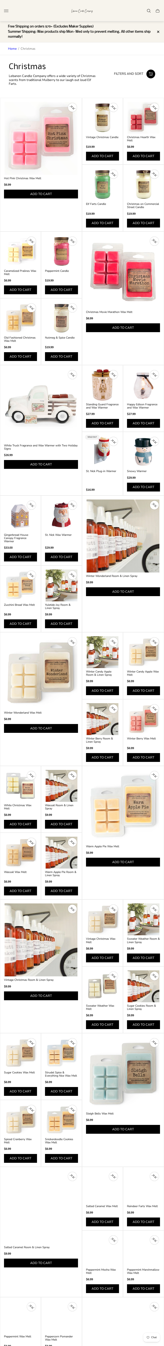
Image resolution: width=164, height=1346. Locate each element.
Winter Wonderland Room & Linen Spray (111, 576)
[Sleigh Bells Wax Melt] (123, 1073)
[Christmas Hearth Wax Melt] (143, 118)
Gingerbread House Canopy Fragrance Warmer (16, 538)
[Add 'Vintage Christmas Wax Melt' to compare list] (113, 909)
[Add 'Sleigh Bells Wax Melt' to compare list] (154, 1042)
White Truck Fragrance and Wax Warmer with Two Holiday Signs (41, 447)
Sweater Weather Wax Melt (100, 1007)
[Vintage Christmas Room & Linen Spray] (41, 939)
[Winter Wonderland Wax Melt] (41, 672)
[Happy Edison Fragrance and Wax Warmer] (143, 385)
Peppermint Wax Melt (17, 1336)
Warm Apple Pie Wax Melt (102, 846)
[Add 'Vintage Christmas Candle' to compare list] (113, 107)
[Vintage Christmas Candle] (102, 118)
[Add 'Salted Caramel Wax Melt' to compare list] (113, 1176)
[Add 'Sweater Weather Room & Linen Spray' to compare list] (154, 909)
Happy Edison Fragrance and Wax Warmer (142, 406)
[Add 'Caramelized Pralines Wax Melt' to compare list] (31, 241)
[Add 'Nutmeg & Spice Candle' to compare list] (72, 307)
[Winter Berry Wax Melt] (143, 719)
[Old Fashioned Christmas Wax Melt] (20, 318)
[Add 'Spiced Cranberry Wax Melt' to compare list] (31, 1109)
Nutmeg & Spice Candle (60, 337)
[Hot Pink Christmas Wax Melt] (41, 138)
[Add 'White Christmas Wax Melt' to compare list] (31, 775)
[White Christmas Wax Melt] (20, 786)
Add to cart (41, 194)
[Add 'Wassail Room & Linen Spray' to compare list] (72, 775)
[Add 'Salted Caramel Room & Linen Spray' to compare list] (72, 1176)
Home (12, 49)
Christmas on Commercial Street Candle (143, 205)
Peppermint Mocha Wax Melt (101, 1271)
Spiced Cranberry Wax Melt (18, 1141)
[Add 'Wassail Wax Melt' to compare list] (31, 842)
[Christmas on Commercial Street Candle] (143, 184)
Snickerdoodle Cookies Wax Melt (59, 1141)
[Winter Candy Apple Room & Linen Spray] (102, 652)
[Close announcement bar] (157, 31)
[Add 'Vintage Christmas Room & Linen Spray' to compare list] (72, 909)
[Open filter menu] (150, 74)
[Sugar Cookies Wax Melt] (20, 1053)
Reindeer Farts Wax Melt (142, 1206)
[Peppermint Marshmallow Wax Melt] (143, 1250)
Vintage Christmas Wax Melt (100, 940)
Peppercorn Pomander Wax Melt (59, 1338)
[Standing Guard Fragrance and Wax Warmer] (102, 385)
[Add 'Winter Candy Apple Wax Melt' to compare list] (154, 641)
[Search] (148, 10)
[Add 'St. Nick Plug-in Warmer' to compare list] (113, 441)
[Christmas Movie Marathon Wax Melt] (123, 272)
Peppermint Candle (57, 271)
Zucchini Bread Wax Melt (19, 605)
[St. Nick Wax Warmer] (61, 515)
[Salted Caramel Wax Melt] (102, 1187)
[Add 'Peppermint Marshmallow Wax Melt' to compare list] (154, 1240)
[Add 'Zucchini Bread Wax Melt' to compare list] (31, 575)
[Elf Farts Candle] (102, 184)
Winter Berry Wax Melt (141, 738)
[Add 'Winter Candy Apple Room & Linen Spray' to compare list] (113, 641)
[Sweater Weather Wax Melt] (102, 986)
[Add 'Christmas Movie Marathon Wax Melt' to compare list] (154, 241)
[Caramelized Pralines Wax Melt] (20, 251)
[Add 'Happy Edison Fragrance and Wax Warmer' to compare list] (154, 374)
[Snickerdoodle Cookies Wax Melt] (61, 1120)
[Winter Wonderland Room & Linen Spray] (123, 536)
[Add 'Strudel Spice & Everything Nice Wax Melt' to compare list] (72, 1042)
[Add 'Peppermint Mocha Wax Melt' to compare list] (113, 1240)
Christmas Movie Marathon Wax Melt (109, 312)
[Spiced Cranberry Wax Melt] (20, 1120)
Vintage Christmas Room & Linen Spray (29, 980)
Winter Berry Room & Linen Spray (99, 740)
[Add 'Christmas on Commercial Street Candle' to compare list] (154, 174)
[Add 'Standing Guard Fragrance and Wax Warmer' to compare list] (113, 374)
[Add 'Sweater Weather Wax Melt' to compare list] (113, 976)
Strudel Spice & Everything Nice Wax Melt (61, 1074)
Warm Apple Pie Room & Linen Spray (60, 874)
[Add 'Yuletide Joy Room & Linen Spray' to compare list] (72, 575)
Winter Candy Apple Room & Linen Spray (99, 673)
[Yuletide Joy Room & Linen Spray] (61, 585)
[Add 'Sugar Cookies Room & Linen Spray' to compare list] (154, 976)
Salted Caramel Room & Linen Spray (27, 1247)
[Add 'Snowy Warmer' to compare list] (154, 441)
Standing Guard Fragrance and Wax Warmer (102, 406)
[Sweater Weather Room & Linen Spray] (143, 919)
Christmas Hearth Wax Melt (141, 139)
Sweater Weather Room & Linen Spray (143, 940)
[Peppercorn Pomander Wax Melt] (61, 1317)
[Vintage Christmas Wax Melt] (102, 919)
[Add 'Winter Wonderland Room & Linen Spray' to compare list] (154, 505)
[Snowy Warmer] (143, 452)
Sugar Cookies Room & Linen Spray (141, 1007)
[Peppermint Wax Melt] (20, 1317)
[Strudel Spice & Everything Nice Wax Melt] (61, 1053)
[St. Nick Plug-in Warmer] (102, 452)
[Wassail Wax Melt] (20, 853)
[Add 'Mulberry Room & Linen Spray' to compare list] (154, 1306)
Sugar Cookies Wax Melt (19, 1072)
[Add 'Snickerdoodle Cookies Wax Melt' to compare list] (72, 1109)
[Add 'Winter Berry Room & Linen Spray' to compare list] (113, 708)
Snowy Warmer (137, 471)
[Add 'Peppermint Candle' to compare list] (72, 241)
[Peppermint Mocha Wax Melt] (102, 1250)
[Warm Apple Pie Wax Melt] (123, 806)
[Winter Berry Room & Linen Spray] (102, 719)
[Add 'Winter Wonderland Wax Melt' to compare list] (72, 641)
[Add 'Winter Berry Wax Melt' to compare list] (154, 708)
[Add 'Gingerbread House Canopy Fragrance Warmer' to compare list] (31, 505)
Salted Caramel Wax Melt (102, 1206)
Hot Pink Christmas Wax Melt (22, 178)
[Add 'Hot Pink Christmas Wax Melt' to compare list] (72, 107)
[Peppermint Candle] (61, 251)
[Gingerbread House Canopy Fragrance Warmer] (20, 515)
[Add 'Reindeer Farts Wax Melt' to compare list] (154, 1176)
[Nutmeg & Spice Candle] (61, 318)
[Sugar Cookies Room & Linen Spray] (143, 986)
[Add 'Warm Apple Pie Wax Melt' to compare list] (154, 775)
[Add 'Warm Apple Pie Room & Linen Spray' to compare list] (72, 842)
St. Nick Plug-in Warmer (101, 471)
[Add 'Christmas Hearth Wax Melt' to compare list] (154, 107)
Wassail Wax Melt (15, 872)
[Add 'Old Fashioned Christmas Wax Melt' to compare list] (31, 307)
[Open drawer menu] (6, 10)
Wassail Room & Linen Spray (59, 807)
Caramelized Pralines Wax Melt (20, 272)
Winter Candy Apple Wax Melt (143, 673)
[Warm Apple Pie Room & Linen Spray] (61, 853)
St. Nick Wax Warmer (58, 535)
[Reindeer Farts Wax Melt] (143, 1187)
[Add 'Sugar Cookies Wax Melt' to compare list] (31, 1042)
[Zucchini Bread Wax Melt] (20, 585)
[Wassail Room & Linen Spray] (61, 786)
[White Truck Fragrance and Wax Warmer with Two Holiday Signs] (41, 405)
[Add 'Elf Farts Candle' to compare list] (113, 174)
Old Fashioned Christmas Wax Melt (20, 339)
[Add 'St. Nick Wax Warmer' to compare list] (72, 505)
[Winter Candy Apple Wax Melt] (143, 652)
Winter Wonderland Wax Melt (23, 712)
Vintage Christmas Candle (102, 137)
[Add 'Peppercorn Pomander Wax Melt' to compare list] (72, 1306)
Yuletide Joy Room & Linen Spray (58, 606)
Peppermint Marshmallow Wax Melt (143, 1271)
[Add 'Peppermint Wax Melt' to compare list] (31, 1306)
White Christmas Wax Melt (17, 807)
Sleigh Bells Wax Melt (100, 1113)
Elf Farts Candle (96, 204)
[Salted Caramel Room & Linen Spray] (41, 1207)
